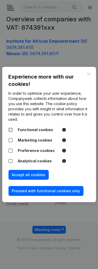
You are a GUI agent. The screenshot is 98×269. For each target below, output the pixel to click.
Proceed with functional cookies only (46, 191)
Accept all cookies (28, 174)
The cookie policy (61, 103)
